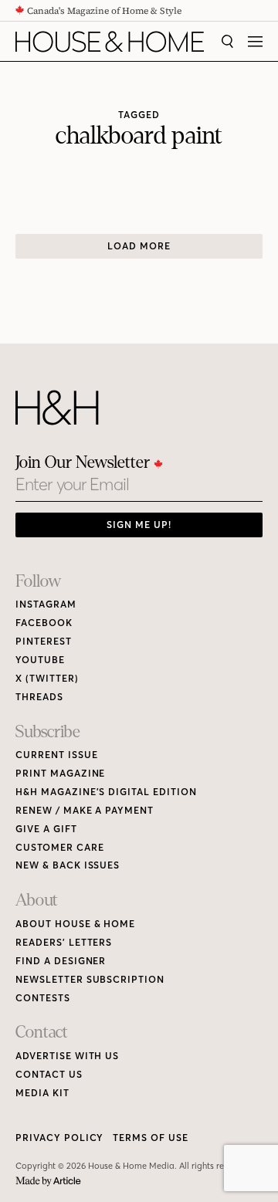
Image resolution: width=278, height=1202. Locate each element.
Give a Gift (46, 829)
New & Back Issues (67, 865)
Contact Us (49, 1074)
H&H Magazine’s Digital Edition (106, 791)
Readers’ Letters (63, 942)
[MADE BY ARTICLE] (48, 1182)
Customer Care (59, 847)
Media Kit (42, 1093)
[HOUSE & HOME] (109, 41)
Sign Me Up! (139, 524)
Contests (42, 998)
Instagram (45, 604)
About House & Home (75, 923)
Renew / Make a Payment (84, 810)
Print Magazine (60, 773)
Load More (139, 246)
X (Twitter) (47, 678)
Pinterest (43, 641)
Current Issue (56, 754)
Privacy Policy (59, 1137)
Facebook (44, 622)
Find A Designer (60, 961)
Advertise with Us (67, 1055)
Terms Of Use (150, 1137)
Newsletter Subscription (89, 979)
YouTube (40, 659)
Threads (39, 697)
